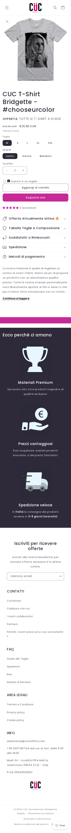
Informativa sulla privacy (37, 818)
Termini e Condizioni (20, 704)
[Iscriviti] (60, 576)
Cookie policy (15, 720)
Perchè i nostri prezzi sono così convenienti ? (35, 634)
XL (38, 143)
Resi (9, 674)
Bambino (46, 156)
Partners (12, 624)
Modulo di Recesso (19, 682)
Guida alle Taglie (17, 658)
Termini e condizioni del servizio (31, 824)
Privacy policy (16, 712)
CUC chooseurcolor (33, 809)
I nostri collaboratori (20, 616)
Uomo (10, 156)
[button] (7, 7)
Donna (27, 156)
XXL (50, 143)
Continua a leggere (16, 298)
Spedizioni (13, 666)
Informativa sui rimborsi (41, 813)
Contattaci (14, 601)
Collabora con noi (18, 608)
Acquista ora (35, 197)
